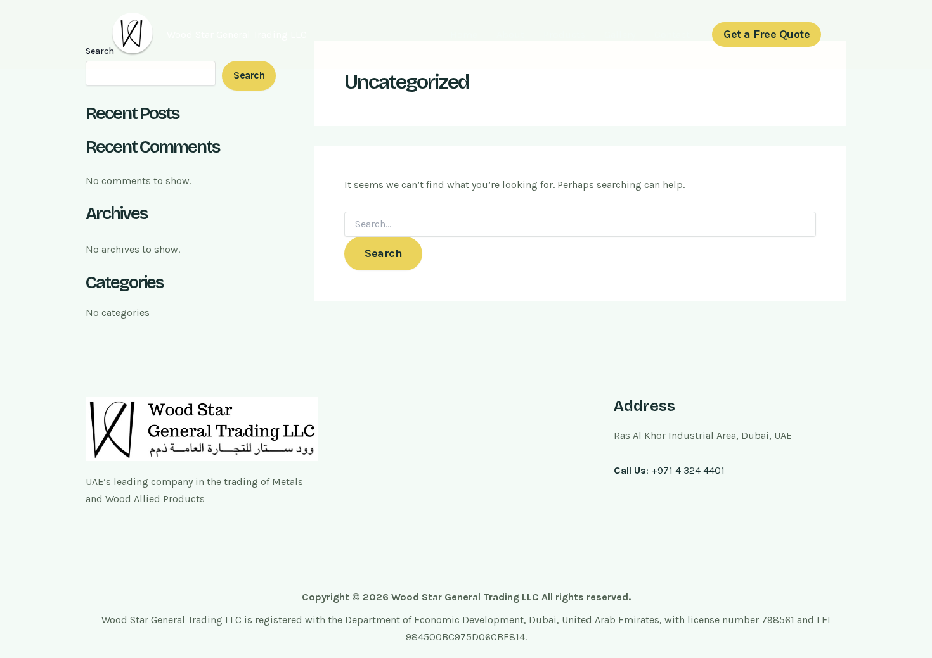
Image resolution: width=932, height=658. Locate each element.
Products (564, 34)
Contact (672, 34)
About (510, 34)
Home (463, 34)
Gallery (619, 34)
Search (248, 75)
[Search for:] (580, 224)
